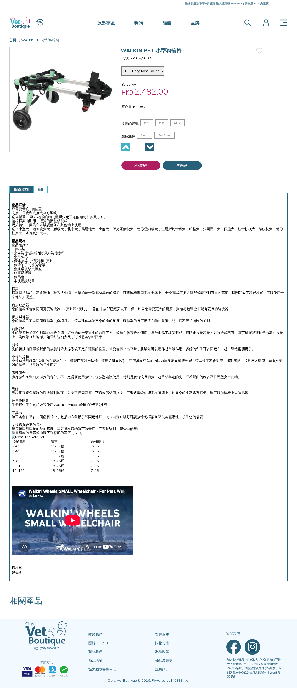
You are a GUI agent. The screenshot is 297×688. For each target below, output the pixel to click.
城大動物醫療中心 (102, 669)
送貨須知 (162, 669)
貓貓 (167, 23)
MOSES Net (180, 680)
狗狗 (138, 23)
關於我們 (95, 634)
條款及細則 (164, 660)
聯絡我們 (95, 652)
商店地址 (95, 660)
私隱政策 (162, 652)
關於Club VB (98, 643)
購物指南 (162, 643)
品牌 (195, 23)
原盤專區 (106, 23)
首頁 (12, 40)
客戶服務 (162, 634)
